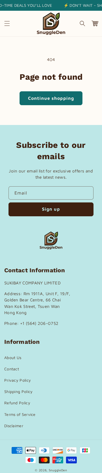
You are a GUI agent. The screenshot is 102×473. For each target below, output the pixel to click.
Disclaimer (13, 425)
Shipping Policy (18, 391)
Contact (11, 368)
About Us (12, 357)
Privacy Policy (17, 380)
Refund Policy (17, 402)
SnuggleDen (58, 470)
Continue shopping (51, 98)
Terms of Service (20, 414)
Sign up (51, 208)
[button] (7, 23)
